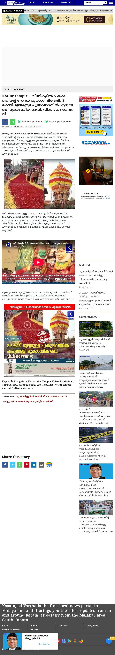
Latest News (47, 2)
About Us (34, 626)
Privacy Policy (92, 626)
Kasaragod (65, 2)
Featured (84, 265)
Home (31, 2)
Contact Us (63, 626)
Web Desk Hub (12, 127)
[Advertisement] (57, 66)
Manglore (19, 89)
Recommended (88, 317)
